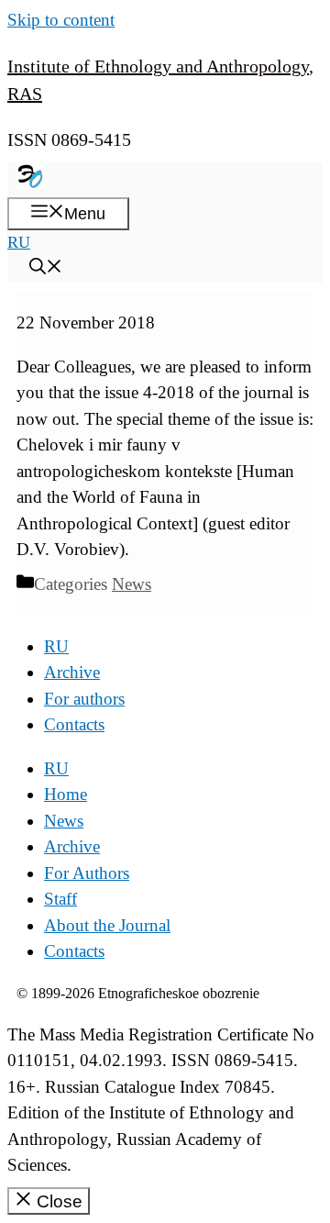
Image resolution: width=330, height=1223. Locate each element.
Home (65, 794)
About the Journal (107, 925)
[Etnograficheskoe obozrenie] (30, 184)
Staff (60, 898)
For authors (84, 698)
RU (18, 242)
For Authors (86, 873)
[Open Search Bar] (45, 269)
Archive (72, 672)
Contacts (74, 724)
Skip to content (61, 19)
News (131, 584)
